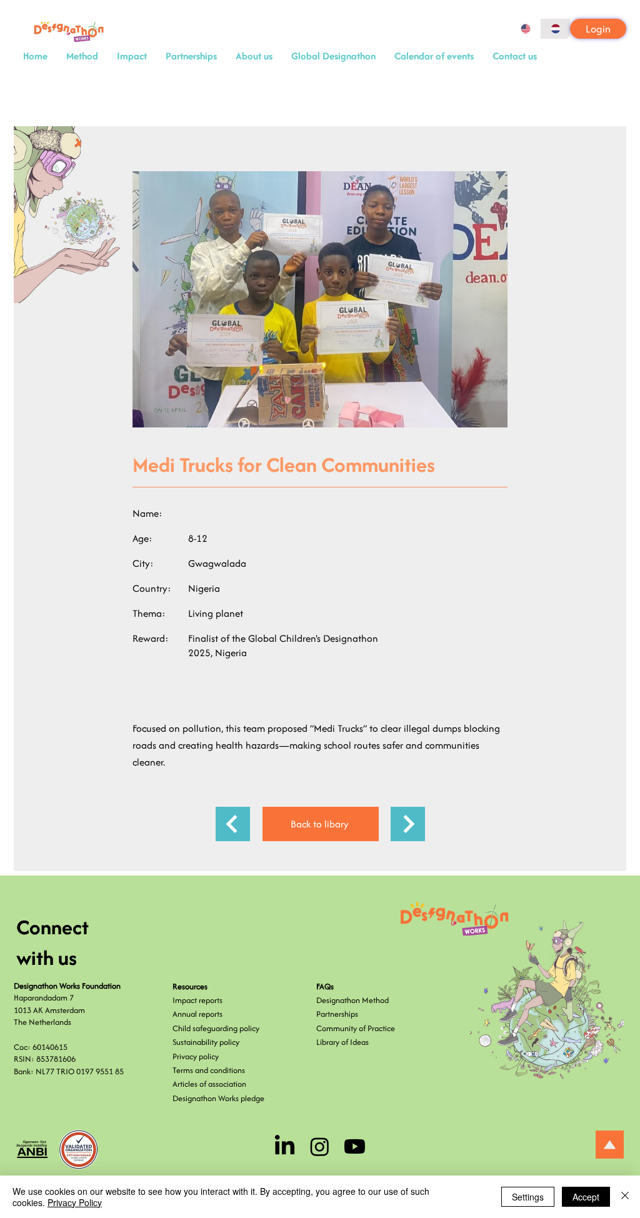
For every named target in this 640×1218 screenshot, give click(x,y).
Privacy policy (195, 1056)
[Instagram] (320, 1146)
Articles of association (209, 1084)
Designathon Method (352, 1000)
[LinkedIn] (284, 1146)
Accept (585, 1197)
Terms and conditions (208, 1070)
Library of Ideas (342, 1042)
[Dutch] (555, 29)
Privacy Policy (75, 1202)
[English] (525, 29)
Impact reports (197, 1000)
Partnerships (337, 1014)
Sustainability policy (205, 1042)
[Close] (625, 1197)
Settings (528, 1197)
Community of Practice (355, 1028)
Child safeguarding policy (215, 1028)
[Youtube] (354, 1146)
